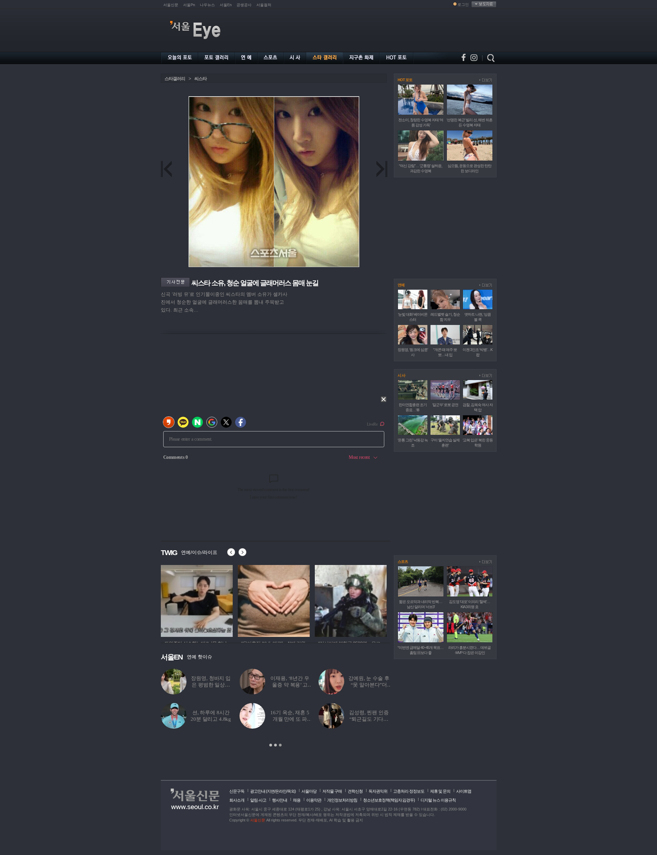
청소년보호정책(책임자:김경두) (389, 800)
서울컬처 (263, 5)
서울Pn (189, 5)
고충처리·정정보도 (408, 791)
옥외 (291, 791)
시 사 (401, 375)
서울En (226, 5)
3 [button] (280, 745)
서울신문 (170, 5)
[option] (197, 600)
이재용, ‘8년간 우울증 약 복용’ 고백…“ (289, 685)
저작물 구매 (332, 791)
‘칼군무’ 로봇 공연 (445, 405)
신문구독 (236, 791)
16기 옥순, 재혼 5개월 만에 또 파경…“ (289, 719)
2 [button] (275, 745)
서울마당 (309, 791)
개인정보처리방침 (342, 800)
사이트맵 (463, 791)
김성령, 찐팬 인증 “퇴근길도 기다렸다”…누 (369, 719)
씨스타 (200, 78)
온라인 (280, 791)
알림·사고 (258, 800)
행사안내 (279, 800)
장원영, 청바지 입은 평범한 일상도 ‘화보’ (211, 685)
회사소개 (236, 800)
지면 (270, 791)
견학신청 (355, 791)
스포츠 (403, 561)
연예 (401, 285)
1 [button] (270, 745)
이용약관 (313, 800)
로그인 (463, 4)
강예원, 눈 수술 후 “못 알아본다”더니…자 (368, 685)
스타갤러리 (175, 78)
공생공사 (244, 5)
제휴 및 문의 (440, 791)
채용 (296, 800)
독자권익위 (378, 791)
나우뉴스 (207, 5)
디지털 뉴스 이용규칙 (438, 800)
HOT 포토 (405, 80)
